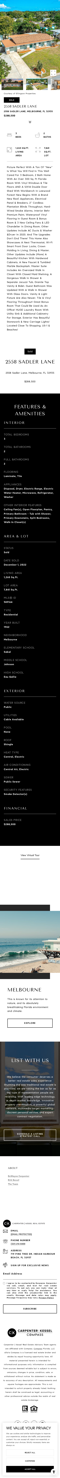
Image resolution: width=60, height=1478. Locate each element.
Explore (30, 1023)
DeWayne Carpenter (18, 1176)
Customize (30, 1461)
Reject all (30, 1452)
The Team (13, 1184)
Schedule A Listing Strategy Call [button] (30, 1135)
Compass (38, 1348)
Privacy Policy (46, 1298)
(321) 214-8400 (18, 1244)
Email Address (12, 1273)
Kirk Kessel (13, 1180)
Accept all (30, 1469)
